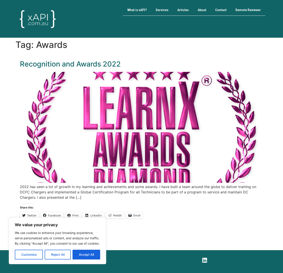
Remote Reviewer (248, 10)
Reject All (58, 254)
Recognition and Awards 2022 (70, 64)
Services (162, 10)
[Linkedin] (204, 260)
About (202, 10)
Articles (183, 10)
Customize (29, 254)
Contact (221, 10)
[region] (57, 241)
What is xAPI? (137, 10)
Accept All (86, 254)
